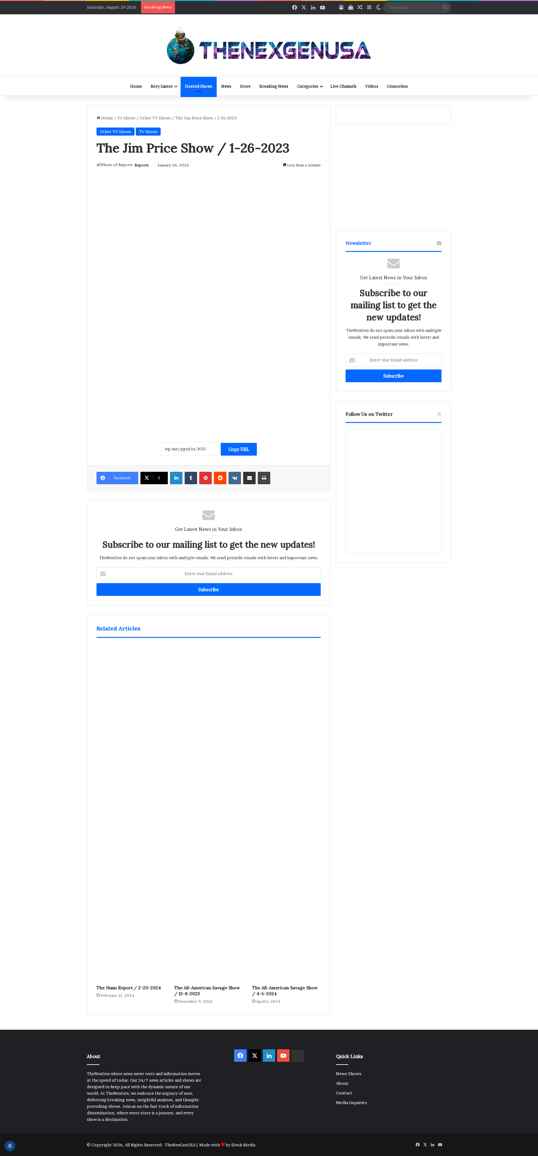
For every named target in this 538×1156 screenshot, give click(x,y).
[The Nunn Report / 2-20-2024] (131, 813)
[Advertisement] (209, 366)
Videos (371, 86)
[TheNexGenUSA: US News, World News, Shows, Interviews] (269, 45)
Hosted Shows (198, 86)
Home (136, 86)
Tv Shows (126, 117)
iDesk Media (243, 1144)
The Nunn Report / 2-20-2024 (129, 988)
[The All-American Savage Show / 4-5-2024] (286, 813)
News (226, 86)
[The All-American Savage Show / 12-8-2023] (208, 813)
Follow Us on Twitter (369, 414)
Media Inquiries (351, 1102)
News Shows (348, 1073)
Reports (141, 165)
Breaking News (273, 86)
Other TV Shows (155, 117)
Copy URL (239, 449)
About (342, 1083)
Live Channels (343, 86)
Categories (307, 86)
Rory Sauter (162, 86)
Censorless (397, 86)
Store (245, 86)
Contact (344, 1092)
